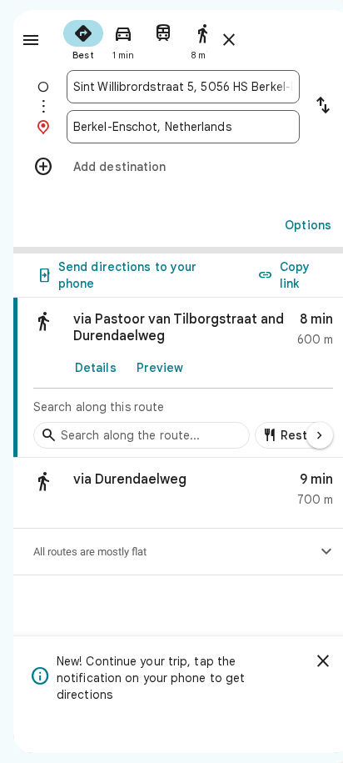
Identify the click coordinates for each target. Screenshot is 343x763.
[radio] (83, 38)
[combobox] (183, 86)
